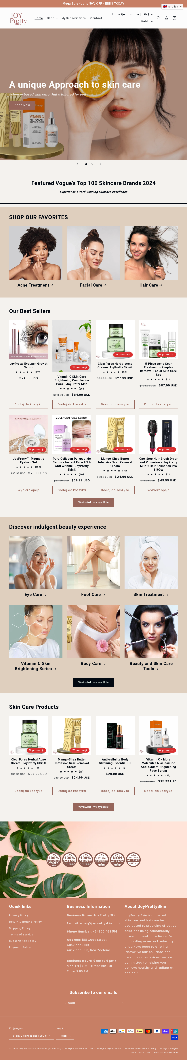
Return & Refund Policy (25, 922)
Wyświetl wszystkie (93, 502)
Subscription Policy (22, 941)
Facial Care (91, 285)
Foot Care (91, 594)
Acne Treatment (33, 285)
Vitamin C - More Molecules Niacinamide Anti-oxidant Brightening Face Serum (158, 765)
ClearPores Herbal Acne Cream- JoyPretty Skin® (115, 365)
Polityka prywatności (109, 1048)
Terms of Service (21, 934)
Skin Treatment (148, 594)
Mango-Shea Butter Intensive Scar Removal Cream (115, 462)
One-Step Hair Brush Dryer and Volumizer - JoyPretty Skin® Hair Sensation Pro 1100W (158, 464)
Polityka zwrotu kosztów (79, 1048)
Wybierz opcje (29, 490)
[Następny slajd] (101, 164)
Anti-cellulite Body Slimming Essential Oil (115, 761)
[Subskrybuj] (122, 1003)
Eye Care (33, 594)
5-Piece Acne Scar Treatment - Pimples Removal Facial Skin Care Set (158, 369)
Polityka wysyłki (169, 1048)
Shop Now (22, 105)
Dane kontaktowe (140, 1052)
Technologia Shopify (49, 1048)
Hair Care (149, 285)
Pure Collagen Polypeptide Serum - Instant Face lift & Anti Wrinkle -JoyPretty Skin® (72, 464)
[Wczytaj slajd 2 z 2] (91, 164)
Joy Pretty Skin (27, 1048)
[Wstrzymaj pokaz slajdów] (110, 164)
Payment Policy (20, 947)
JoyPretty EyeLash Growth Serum (29, 365)
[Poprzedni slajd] (77, 164)
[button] (52, 18)
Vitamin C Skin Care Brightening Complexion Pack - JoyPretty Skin (72, 380)
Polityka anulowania (166, 1052)
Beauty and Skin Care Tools (151, 666)
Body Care (91, 663)
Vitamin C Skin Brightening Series (33, 666)
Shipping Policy (19, 928)
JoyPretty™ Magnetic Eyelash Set (28, 460)
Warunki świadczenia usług (140, 1048)
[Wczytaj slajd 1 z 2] (86, 164)
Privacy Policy (18, 915)
